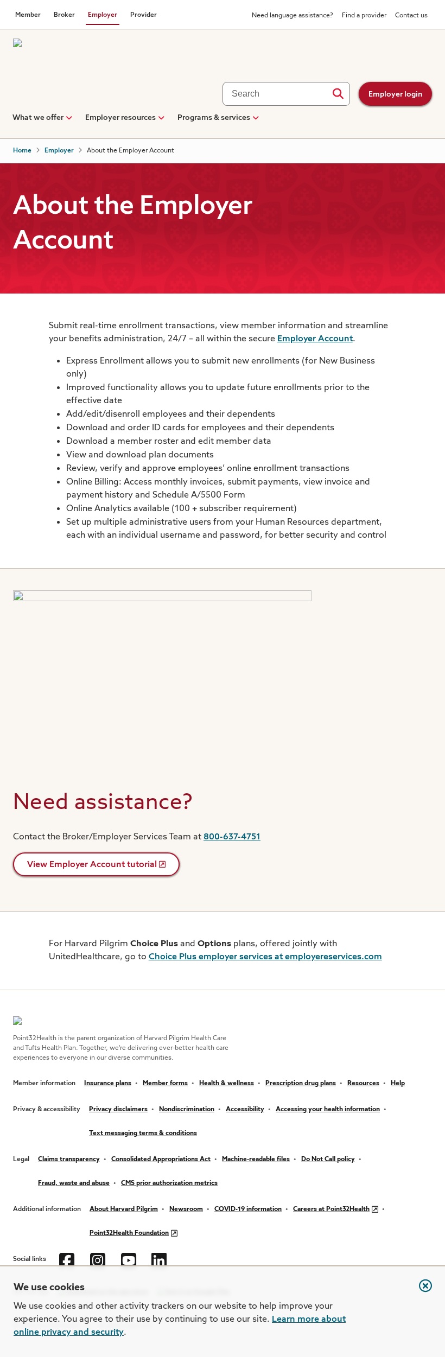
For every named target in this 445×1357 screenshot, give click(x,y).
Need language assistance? (292, 15)
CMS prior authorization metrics (169, 1183)
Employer (102, 15)
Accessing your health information (328, 1109)
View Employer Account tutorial (92, 865)
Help (398, 1083)
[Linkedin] (160, 1259)
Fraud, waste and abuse (74, 1183)
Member (28, 15)
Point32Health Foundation (129, 1233)
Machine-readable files (256, 1159)
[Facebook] (68, 1259)
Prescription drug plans (300, 1083)
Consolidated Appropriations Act (161, 1159)
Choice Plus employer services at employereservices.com (265, 957)
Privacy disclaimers (118, 1109)
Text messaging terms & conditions (143, 1133)
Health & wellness (226, 1083)
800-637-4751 (232, 837)
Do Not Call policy (328, 1159)
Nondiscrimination (186, 1109)
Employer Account (315, 339)
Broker (64, 15)
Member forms (165, 1083)
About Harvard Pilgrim (124, 1209)
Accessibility (245, 1109)
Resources (363, 1083)
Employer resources (120, 118)
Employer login (395, 94)
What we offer (37, 118)
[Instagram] (99, 1259)
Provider (143, 15)
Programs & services (213, 118)
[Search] (337, 93)
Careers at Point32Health (331, 1209)
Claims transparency (69, 1159)
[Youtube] (130, 1259)
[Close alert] (420, 1291)
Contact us (411, 15)
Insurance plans (107, 1083)
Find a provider (364, 15)
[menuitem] (38, 122)
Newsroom (186, 1209)
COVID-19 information (248, 1209)
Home (22, 151)
